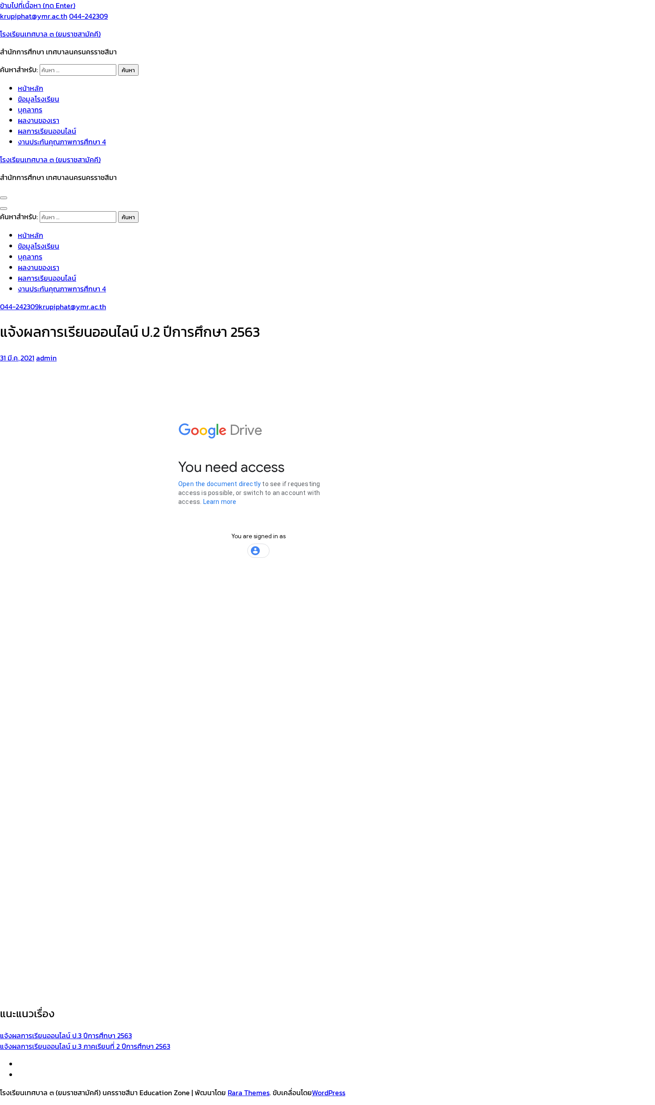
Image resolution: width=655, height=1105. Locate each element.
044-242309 (88, 16)
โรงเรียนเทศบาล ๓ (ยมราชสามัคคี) (50, 34)
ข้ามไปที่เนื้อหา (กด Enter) (37, 5)
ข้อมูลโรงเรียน (38, 99)
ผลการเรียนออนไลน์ (47, 131)
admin (46, 357)
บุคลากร (30, 109)
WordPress (328, 1092)
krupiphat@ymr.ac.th (33, 16)
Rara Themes (249, 1092)
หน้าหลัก (30, 88)
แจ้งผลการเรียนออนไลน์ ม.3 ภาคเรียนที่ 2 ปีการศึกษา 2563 (85, 1046)
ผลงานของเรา (38, 120)
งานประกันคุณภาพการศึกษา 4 (62, 141)
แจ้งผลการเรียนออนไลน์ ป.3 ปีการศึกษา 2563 (66, 1035)
